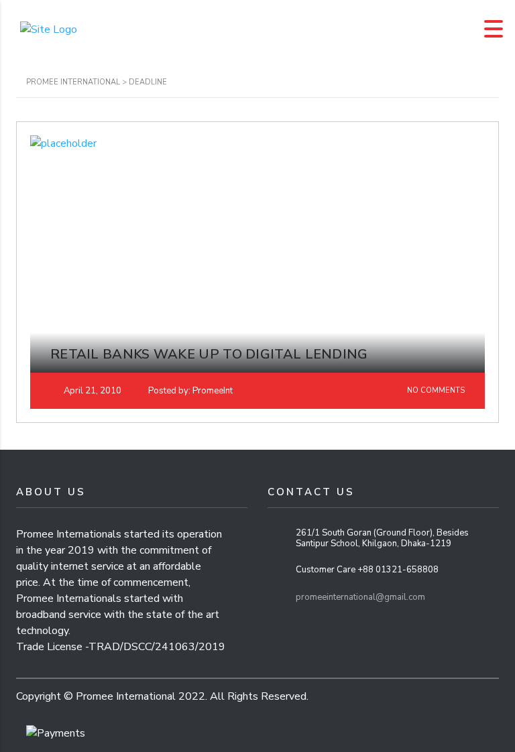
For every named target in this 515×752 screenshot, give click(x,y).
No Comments (435, 390)
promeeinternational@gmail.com (360, 597)
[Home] (48, 28)
